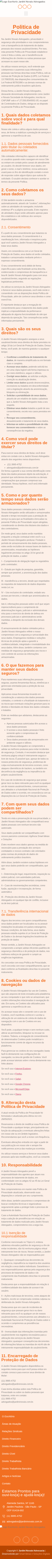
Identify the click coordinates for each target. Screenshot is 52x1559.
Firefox (18, 1074)
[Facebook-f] (17, 1540)
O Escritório (8, 1416)
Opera (18, 1094)
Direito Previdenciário (13, 1446)
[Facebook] (20, 7)
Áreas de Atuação (11, 1424)
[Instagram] (25, 7)
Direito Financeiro (11, 1438)
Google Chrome (22, 1084)
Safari (18, 1079)
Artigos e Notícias (11, 1476)
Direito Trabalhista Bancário (16, 1468)
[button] (26, 13)
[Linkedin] (29, 7)
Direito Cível (8, 1453)
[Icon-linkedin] (35, 1540)
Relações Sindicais (12, 1431)
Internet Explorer (23, 1069)
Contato (6, 1483)
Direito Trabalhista (11, 1461)
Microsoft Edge (22, 1089)
